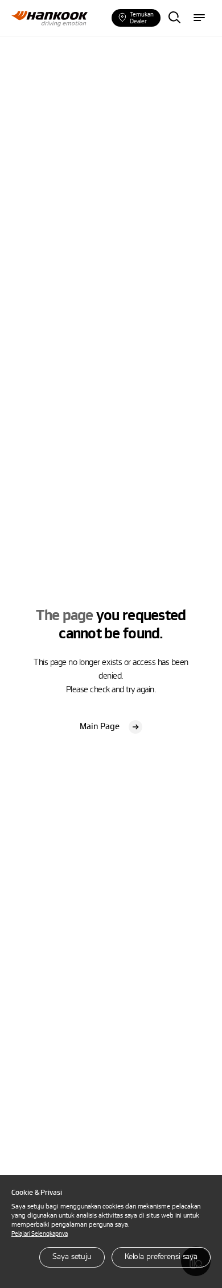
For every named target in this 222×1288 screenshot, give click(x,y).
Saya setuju (72, 1256)
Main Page (101, 725)
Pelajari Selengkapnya (39, 1233)
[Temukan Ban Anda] (174, 18)
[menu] (199, 18)
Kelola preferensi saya (161, 1256)
